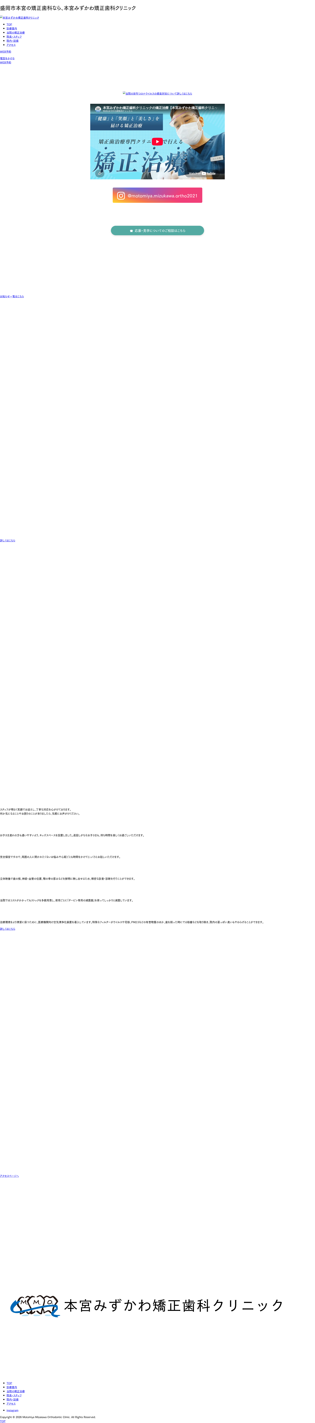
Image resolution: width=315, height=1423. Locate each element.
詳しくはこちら (7, 540)
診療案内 (12, 28)
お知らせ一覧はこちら (12, 296)
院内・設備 (13, 41)
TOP (9, 24)
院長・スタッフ (14, 36)
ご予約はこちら (15, 343)
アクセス (11, 45)
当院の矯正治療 (16, 32)
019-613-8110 (8, 321)
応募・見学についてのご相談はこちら (160, 230)
